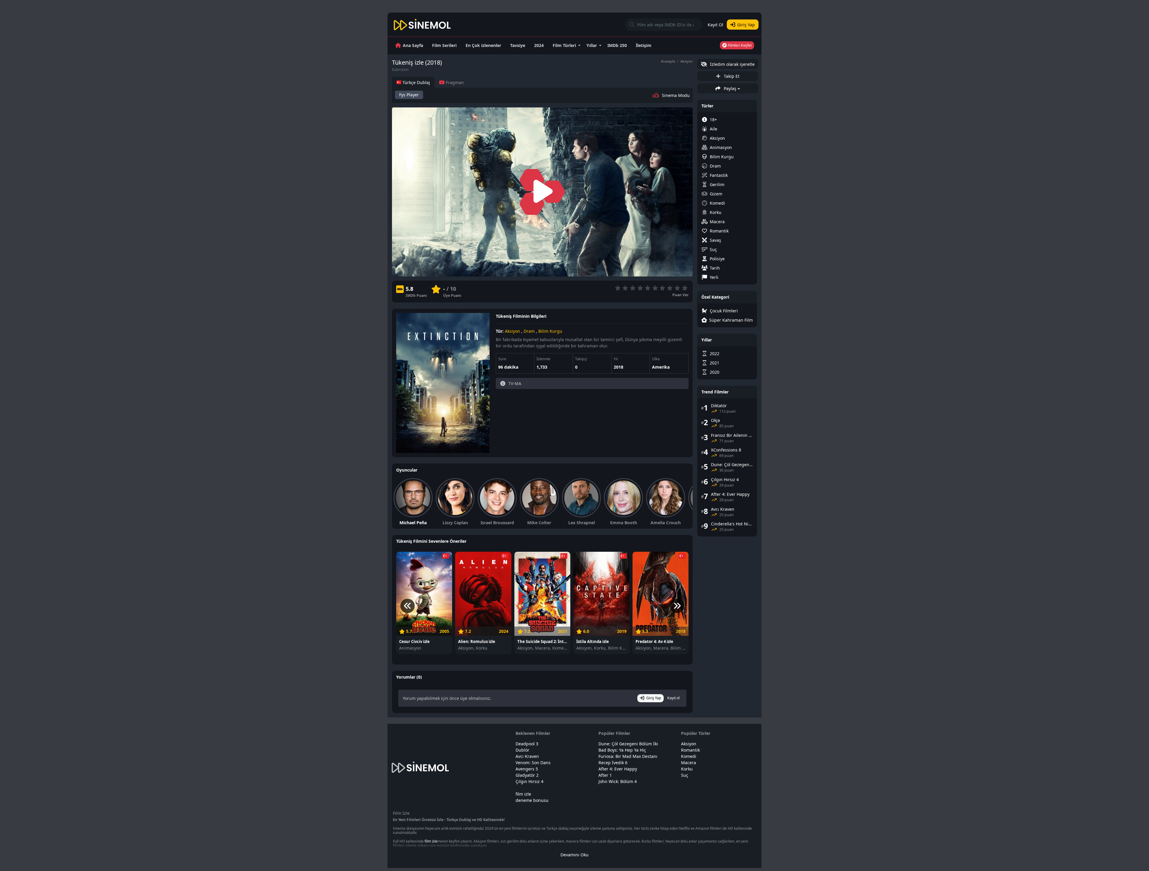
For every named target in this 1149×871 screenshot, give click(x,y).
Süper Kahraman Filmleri (731, 320)
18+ (713, 119)
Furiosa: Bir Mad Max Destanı (627, 756)
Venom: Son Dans (533, 762)
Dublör (522, 750)
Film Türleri (564, 45)
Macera (717, 221)
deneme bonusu (532, 800)
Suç (713, 249)
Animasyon (721, 147)
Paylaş (729, 88)
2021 (714, 363)
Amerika (661, 367)
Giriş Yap (746, 25)
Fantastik (719, 175)
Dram (529, 331)
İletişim (643, 45)
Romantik (719, 231)
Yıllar (591, 45)
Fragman (454, 82)
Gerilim (717, 184)
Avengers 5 (527, 769)
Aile (713, 129)
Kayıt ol (673, 697)
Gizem (716, 194)
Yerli (714, 277)
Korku (715, 212)
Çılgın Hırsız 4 (529, 781)
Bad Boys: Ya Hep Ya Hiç (622, 750)
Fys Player (409, 95)
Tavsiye (517, 45)
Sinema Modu (676, 95)
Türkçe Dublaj (415, 82)
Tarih (715, 268)
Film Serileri (444, 45)
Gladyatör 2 (527, 775)
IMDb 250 (617, 45)
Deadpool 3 (527, 744)
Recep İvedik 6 (612, 762)
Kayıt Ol (715, 25)
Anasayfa (668, 61)
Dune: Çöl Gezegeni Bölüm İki (628, 744)
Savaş (715, 240)
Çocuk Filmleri (724, 311)
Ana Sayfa (413, 45)
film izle (523, 794)
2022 (714, 353)
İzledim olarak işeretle (732, 64)
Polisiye (717, 259)
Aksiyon (686, 61)
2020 (714, 372)
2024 (539, 45)
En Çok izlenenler (483, 45)
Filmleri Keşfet (739, 45)
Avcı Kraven (527, 756)
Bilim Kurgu (550, 331)
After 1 (605, 775)
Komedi (717, 203)
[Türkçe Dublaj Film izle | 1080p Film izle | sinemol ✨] (422, 25)
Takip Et (731, 76)
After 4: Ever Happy (617, 769)
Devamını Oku (574, 855)
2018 (618, 367)
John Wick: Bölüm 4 (617, 781)
